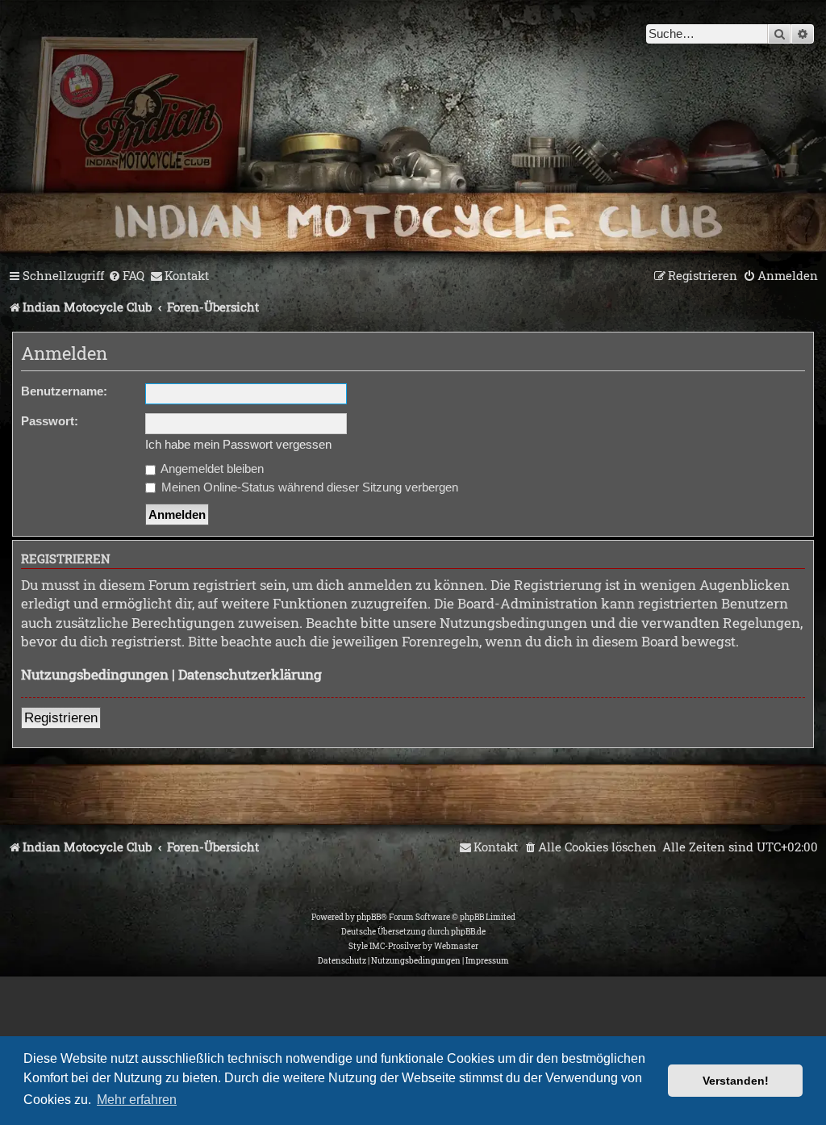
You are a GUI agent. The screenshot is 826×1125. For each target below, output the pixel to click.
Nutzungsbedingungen (95, 674)
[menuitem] (126, 276)
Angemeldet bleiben (211, 468)
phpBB (369, 917)
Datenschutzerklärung (250, 674)
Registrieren (61, 718)
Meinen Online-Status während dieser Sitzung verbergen (308, 487)
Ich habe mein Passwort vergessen (238, 444)
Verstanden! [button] (736, 1080)
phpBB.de (468, 931)
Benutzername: (64, 391)
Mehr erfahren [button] (137, 1099)
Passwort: (49, 421)
